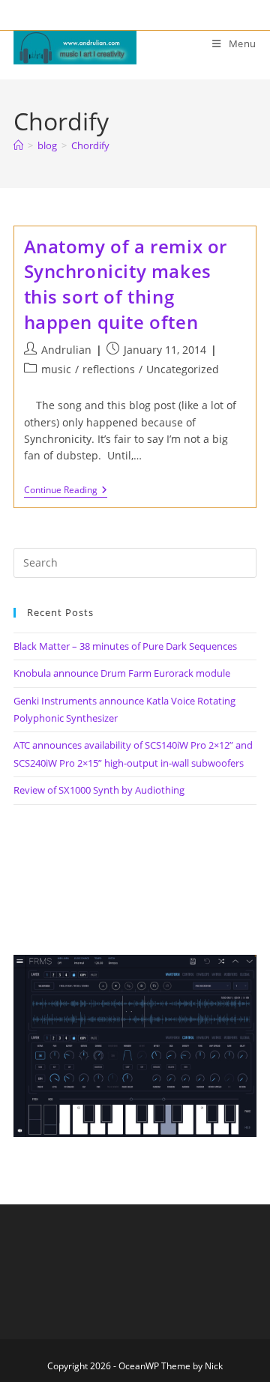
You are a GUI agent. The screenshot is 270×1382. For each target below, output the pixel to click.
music (56, 369)
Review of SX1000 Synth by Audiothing (99, 790)
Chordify (90, 145)
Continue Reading (65, 491)
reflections (108, 369)
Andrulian (66, 350)
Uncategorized (182, 369)
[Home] (18, 145)
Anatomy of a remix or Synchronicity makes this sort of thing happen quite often (126, 284)
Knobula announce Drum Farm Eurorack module (122, 673)
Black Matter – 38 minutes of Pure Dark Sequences (125, 646)
